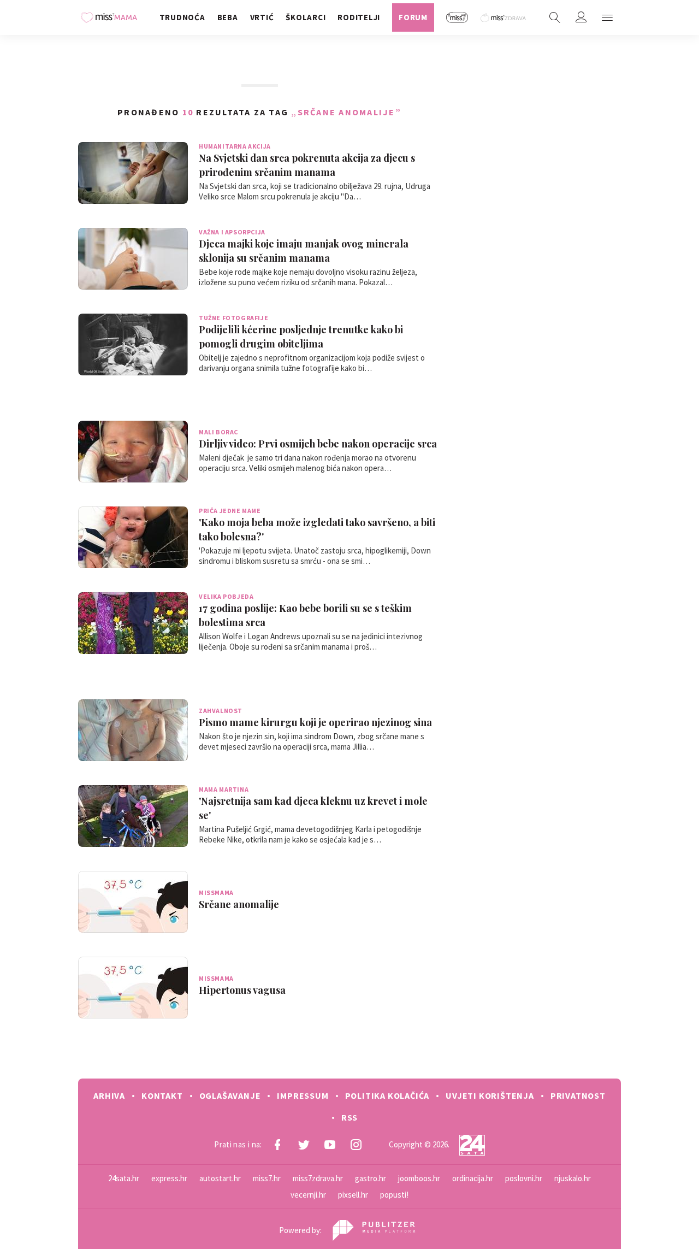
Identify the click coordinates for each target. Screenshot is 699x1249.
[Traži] (555, 17)
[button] (607, 17)
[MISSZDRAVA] (504, 17)
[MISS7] (457, 17)
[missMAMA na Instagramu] (356, 1145)
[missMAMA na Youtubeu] (330, 1145)
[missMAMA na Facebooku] (277, 1145)
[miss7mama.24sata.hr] (112, 17)
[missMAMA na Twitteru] (304, 1145)
